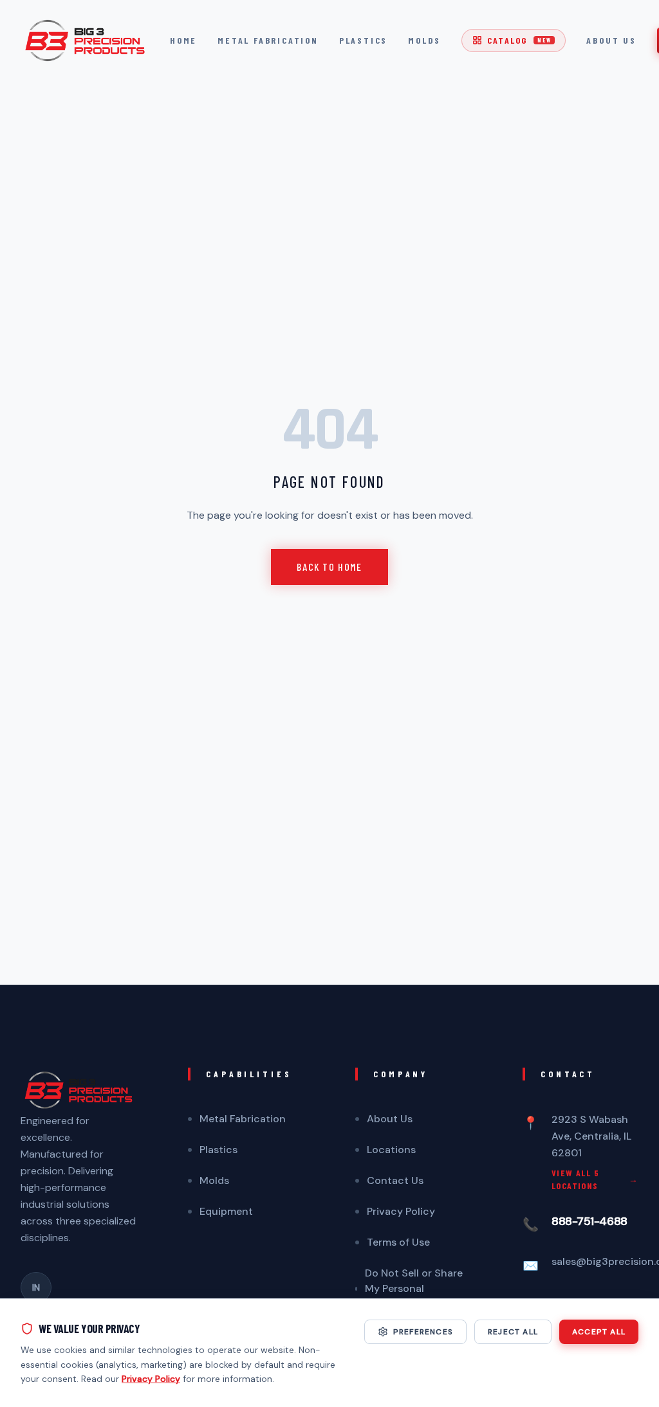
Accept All (599, 1332)
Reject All (513, 1332)
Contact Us (395, 1180)
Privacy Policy (401, 1211)
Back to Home (329, 566)
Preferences (423, 1332)
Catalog (519, 40)
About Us (611, 40)
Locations (391, 1149)
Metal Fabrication (268, 40)
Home (183, 40)
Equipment (226, 1211)
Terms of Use (398, 1242)
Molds (424, 40)
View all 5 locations (595, 1179)
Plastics (363, 40)
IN (36, 1287)
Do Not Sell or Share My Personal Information (414, 1288)
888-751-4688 (589, 1221)
